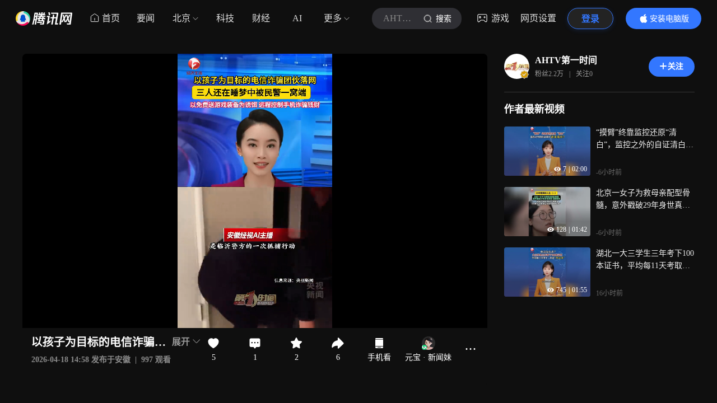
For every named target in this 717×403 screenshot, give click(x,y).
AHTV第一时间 (566, 60)
